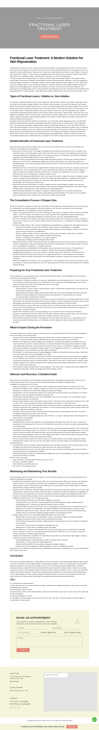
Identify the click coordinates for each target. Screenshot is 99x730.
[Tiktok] (15, 707)
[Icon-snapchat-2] (19, 707)
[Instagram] (11, 707)
